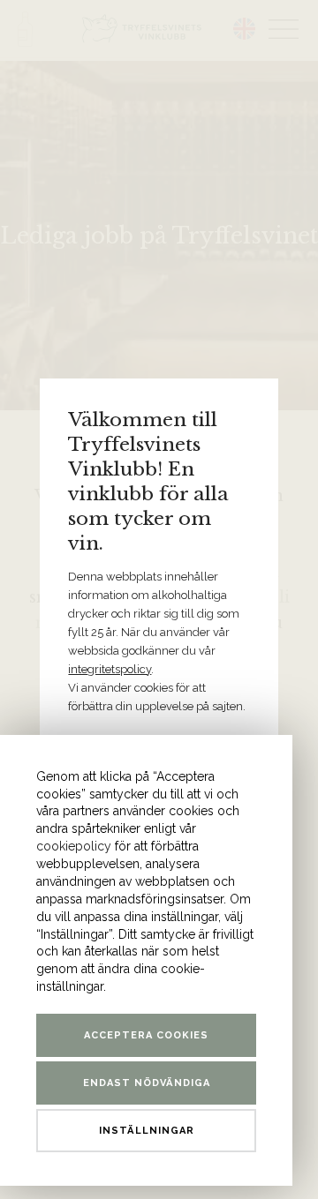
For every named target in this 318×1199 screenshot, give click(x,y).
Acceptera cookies (146, 1035)
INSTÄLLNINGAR (146, 1130)
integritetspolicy (109, 669)
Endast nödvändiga (146, 1083)
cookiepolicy (73, 846)
